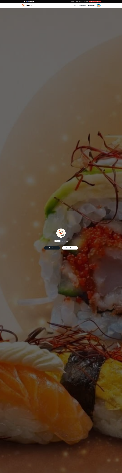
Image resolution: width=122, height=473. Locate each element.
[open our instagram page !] (22, 1)
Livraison (76, 5)
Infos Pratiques (91, 5)
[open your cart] (99, 5)
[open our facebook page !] (24, 1)
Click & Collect (82, 5)
